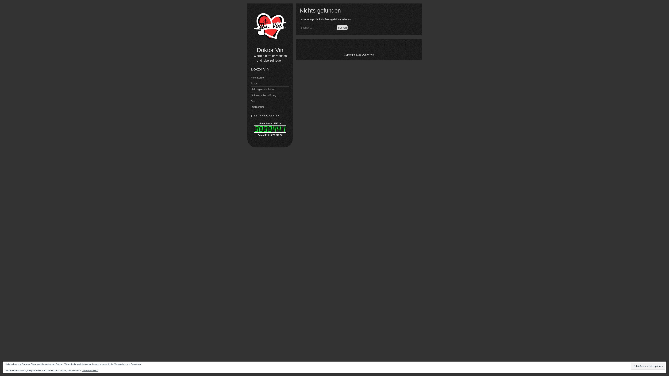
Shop (254, 83)
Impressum (257, 106)
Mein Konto (257, 77)
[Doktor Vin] (270, 44)
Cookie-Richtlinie (90, 370)
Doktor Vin (270, 50)
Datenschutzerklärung (263, 95)
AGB (253, 100)
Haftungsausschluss (262, 89)
